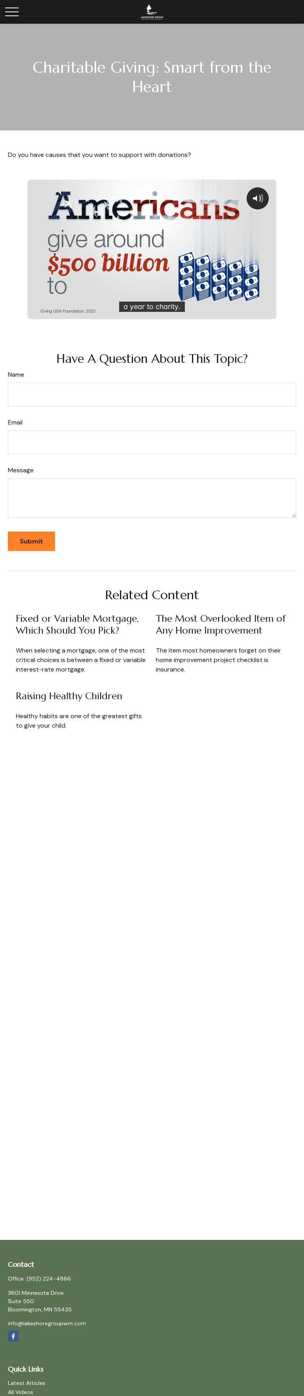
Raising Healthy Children (69, 696)
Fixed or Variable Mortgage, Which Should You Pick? (77, 624)
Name (16, 374)
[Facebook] (13, 1336)
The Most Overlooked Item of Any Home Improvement (221, 624)
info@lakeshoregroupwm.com (47, 1323)
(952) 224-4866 (49, 1278)
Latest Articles (27, 1383)
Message (21, 470)
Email (15, 422)
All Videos (20, 1392)
